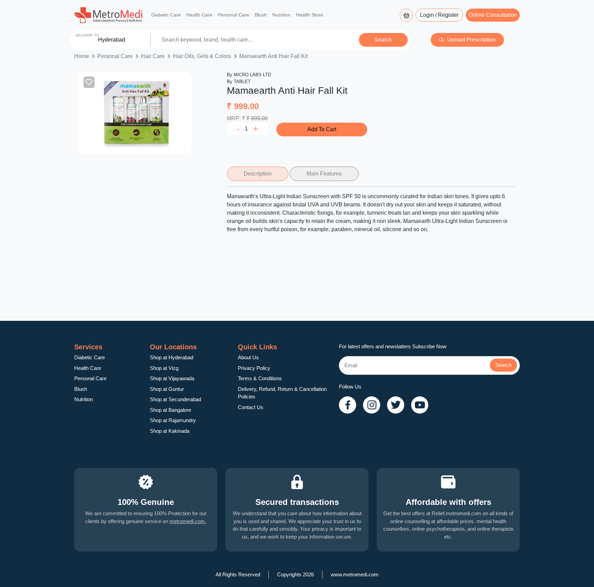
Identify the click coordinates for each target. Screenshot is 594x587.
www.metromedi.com (354, 574)
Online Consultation (493, 15)
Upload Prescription (471, 40)
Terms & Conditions (260, 378)
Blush (261, 15)
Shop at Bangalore (170, 410)
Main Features (324, 174)
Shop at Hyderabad (171, 357)
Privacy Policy (254, 368)
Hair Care (153, 56)
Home (81, 56)
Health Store (309, 15)
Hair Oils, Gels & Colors (202, 56)
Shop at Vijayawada (172, 378)
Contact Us (250, 407)
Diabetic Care (166, 15)
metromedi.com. (187, 521)
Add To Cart (321, 129)
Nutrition (281, 15)
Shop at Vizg (164, 368)
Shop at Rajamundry (173, 420)
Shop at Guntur (167, 389)
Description (258, 174)
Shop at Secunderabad (175, 399)
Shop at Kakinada (169, 431)
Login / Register (439, 15)
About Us (248, 357)
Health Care (199, 15)
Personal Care (233, 15)
